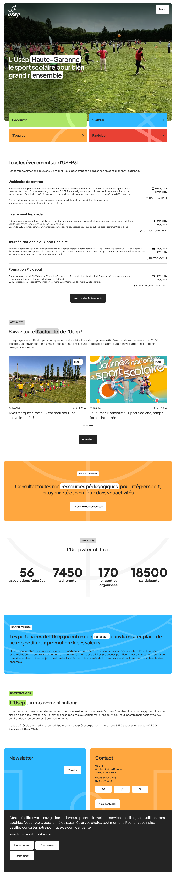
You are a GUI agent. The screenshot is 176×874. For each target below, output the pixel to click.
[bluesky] (103, 789)
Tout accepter (22, 845)
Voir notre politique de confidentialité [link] (30, 833)
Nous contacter (107, 803)
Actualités (88, 439)
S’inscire (72, 770)
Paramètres (22, 855)
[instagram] (140, 789)
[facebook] (122, 789)
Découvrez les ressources (88, 506)
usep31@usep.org (105, 777)
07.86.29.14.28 (104, 780)
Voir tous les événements (88, 298)
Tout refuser (47, 845)
